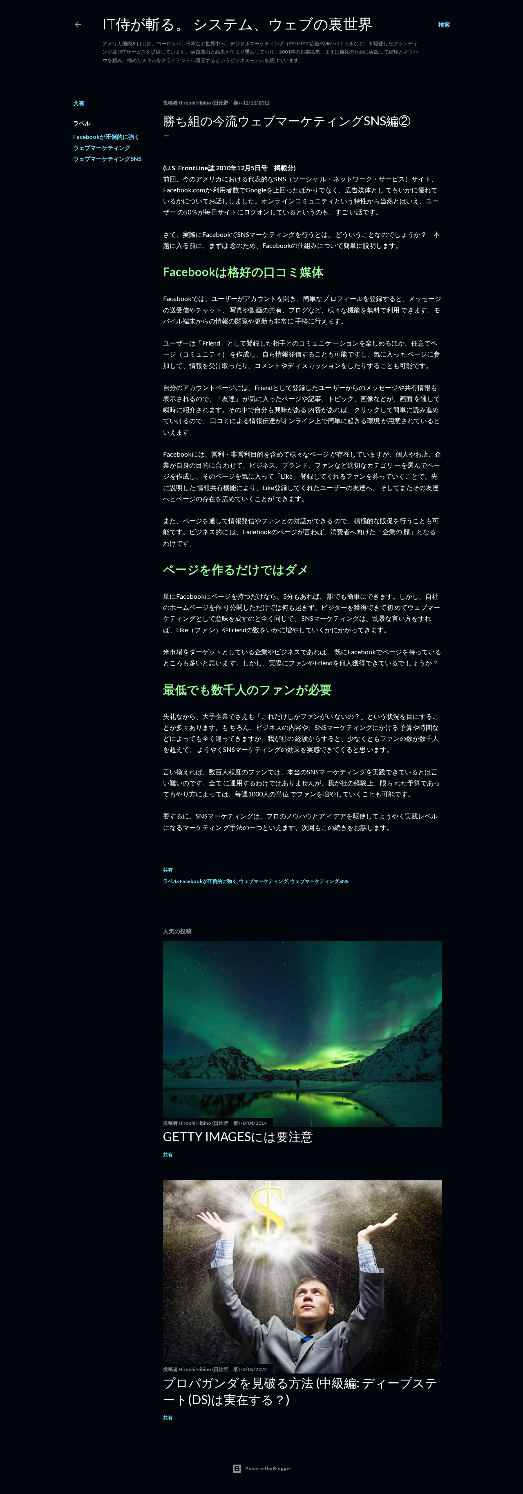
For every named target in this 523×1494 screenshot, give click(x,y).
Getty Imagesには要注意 (238, 1136)
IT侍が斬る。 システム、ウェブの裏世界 (238, 24)
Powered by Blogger (268, 1468)
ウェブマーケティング (101, 147)
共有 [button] (79, 103)
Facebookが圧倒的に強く (106, 136)
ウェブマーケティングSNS (107, 158)
